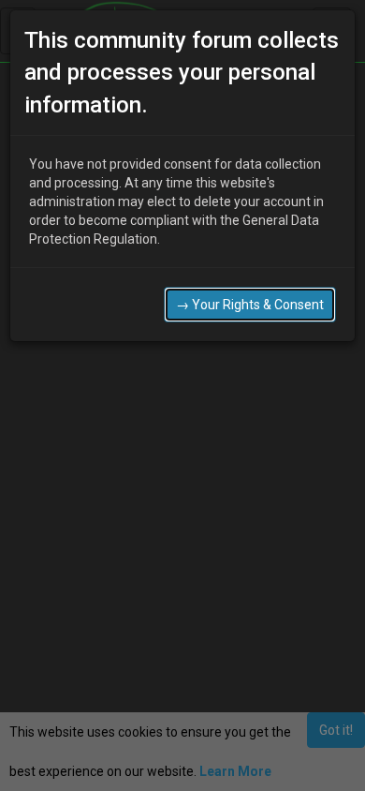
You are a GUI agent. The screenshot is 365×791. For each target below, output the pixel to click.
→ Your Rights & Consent (250, 304)
